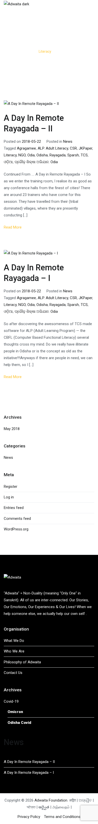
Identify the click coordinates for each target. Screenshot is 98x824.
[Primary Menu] (89, 11)
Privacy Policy (29, 816)
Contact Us (13, 672)
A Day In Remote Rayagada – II (29, 761)
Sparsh (73, 155)
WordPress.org (16, 529)
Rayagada (58, 155)
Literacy (10, 155)
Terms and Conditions (62, 816)
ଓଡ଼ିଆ (8, 162)
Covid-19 (11, 701)
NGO (22, 155)
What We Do (14, 640)
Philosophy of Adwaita (22, 662)
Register (10, 486)
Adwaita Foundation (50, 800)
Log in (9, 497)
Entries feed (14, 507)
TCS (84, 155)
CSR (73, 148)
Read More (13, 227)
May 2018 (12, 429)
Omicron (15, 711)
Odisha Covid (19, 722)
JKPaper (85, 148)
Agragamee (26, 148)
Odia (31, 155)
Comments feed (17, 518)
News (67, 141)
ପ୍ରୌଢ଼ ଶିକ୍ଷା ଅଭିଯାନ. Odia (36, 162)
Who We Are (14, 651)
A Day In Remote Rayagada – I (29, 772)
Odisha (42, 155)
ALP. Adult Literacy (53, 148)
